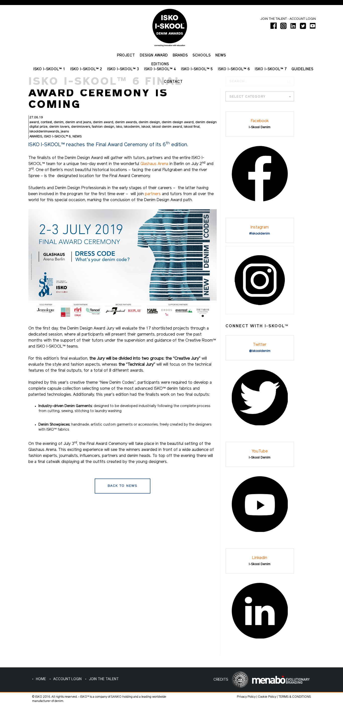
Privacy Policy (246, 696)
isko (119, 126)
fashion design (103, 126)
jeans (65, 131)
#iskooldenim (259, 233)
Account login (303, 19)
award (34, 122)
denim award (103, 122)
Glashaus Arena (154, 164)
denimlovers (80, 126)
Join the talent (273, 19)
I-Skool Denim (259, 127)
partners (153, 194)
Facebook (260, 121)
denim (59, 122)
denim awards (126, 122)
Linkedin (259, 558)
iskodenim (132, 126)
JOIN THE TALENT (104, 679)
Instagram (260, 227)
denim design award (178, 122)
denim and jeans (78, 122)
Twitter (259, 345)
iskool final (192, 126)
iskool (145, 126)
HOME (41, 679)
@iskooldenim (259, 351)
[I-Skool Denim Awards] (169, 25)
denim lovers (59, 126)
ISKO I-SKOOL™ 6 (57, 136)
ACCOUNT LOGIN (67, 679)
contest (46, 122)
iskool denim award (167, 126)
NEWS (77, 136)
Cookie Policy (267, 696)
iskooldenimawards (44, 131)
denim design (149, 122)
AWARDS (35, 136)
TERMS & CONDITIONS (294, 696)
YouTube (260, 451)
